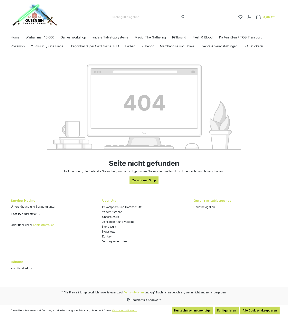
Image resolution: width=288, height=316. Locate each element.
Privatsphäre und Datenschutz (122, 207)
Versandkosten (134, 292)
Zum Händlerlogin (22, 268)
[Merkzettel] (240, 17)
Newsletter (109, 231)
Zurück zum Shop (144, 180)
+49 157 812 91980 (25, 214)
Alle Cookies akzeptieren (260, 310)
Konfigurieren (226, 310)
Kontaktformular (43, 224)
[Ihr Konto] (249, 17)
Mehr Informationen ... (124, 310)
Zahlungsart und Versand (118, 221)
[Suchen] (182, 17)
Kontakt (107, 236)
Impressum (109, 226)
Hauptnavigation (204, 207)
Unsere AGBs (111, 216)
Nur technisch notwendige (192, 310)
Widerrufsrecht (112, 212)
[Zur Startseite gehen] (35, 16)
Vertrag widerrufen (114, 241)
